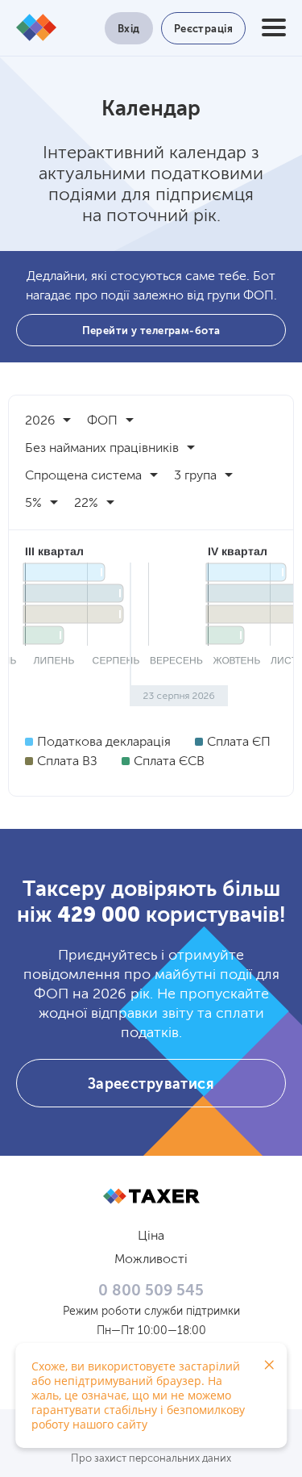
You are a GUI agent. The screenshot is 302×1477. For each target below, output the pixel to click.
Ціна (151, 1236)
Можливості (151, 1259)
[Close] (269, 1364)
